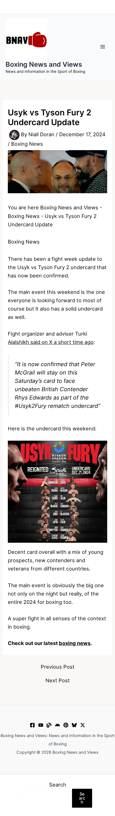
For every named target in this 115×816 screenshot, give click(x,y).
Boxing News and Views (44, 64)
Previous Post (58, 666)
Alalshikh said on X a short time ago (51, 342)
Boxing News (27, 144)
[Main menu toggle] (102, 46)
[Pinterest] (65, 725)
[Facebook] (32, 725)
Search (57, 785)
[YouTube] (40, 725)
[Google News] (57, 725)
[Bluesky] (74, 725)
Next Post (57, 680)
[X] (82, 725)
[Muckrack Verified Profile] (49, 725)
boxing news (74, 643)
